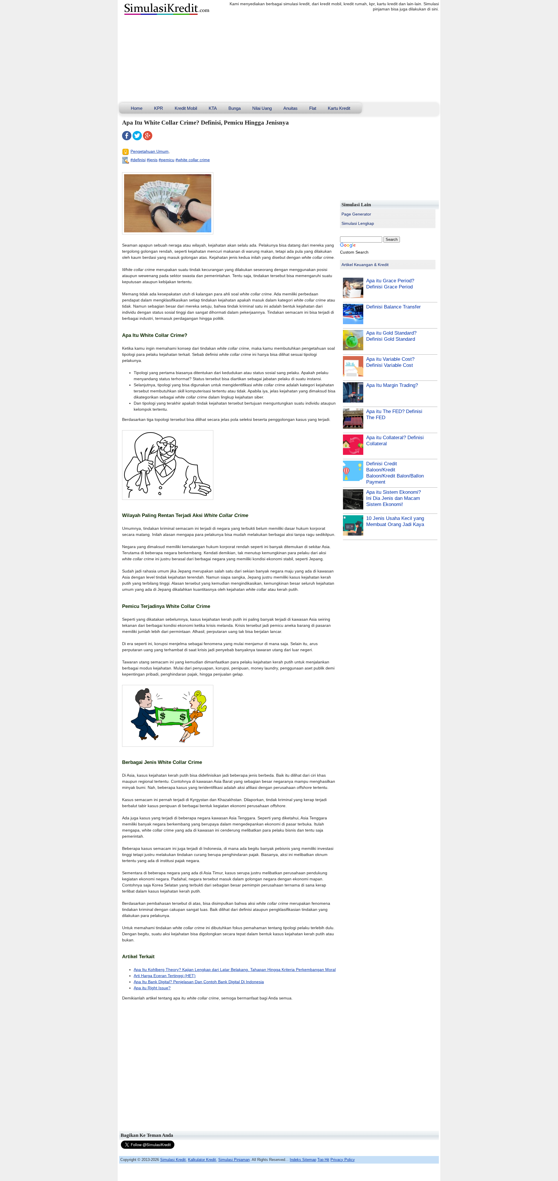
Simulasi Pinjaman (234, 1159)
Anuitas (290, 108)
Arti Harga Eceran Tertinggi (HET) (165, 975)
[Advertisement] (279, 59)
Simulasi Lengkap (357, 223)
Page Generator (356, 214)
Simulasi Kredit (173, 1159)
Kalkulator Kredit (202, 1159)
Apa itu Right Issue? (152, 988)
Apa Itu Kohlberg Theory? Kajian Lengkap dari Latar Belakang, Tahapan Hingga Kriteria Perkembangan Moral (235, 969)
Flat (312, 108)
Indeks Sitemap (303, 1159)
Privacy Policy (342, 1159)
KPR (158, 108)
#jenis (152, 159)
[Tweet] (137, 139)
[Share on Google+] (147, 139)
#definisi (138, 159)
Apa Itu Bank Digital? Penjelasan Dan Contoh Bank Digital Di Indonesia (199, 981)
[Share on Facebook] (126, 139)
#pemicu (166, 159)
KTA (213, 108)
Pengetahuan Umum (149, 151)
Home (136, 108)
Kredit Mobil (186, 108)
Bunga (234, 108)
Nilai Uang (262, 108)
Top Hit (323, 1159)
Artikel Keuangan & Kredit (365, 264)
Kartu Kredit (339, 108)
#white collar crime (193, 159)
